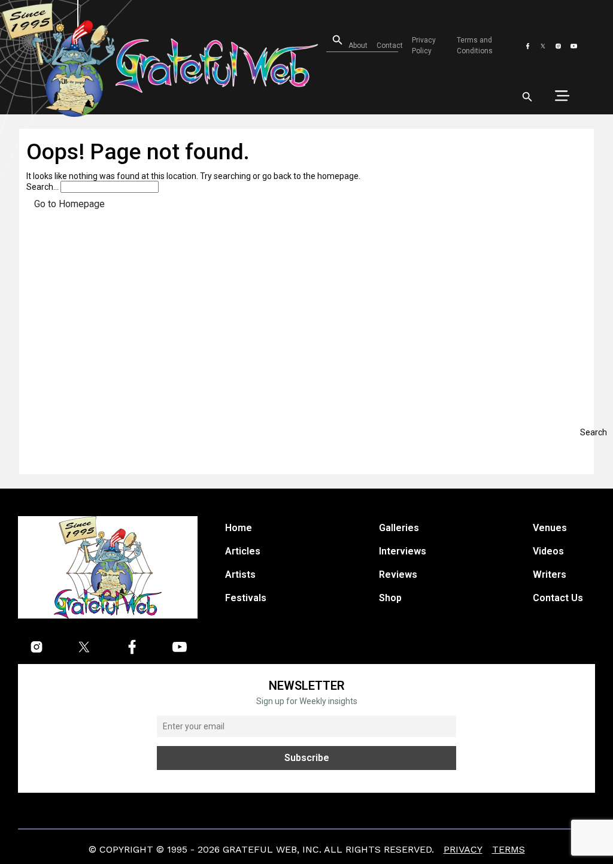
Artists (240, 574)
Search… (42, 187)
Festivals (245, 598)
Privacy (463, 849)
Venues (550, 527)
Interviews (402, 551)
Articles (242, 551)
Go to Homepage (69, 204)
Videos (548, 551)
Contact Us (558, 598)
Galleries (399, 527)
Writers (549, 574)
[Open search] (527, 97)
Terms (508, 849)
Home (238, 527)
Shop (390, 598)
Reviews (398, 574)
